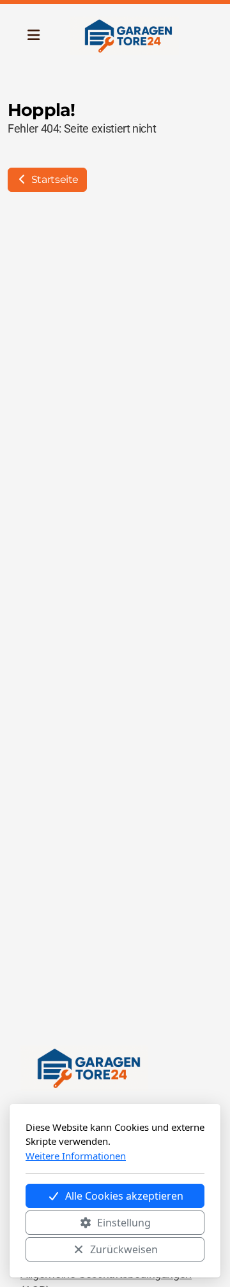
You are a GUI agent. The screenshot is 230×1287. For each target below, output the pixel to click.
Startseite (54, 179)
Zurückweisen (124, 1249)
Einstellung (124, 1223)
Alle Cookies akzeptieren (124, 1196)
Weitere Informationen (76, 1155)
